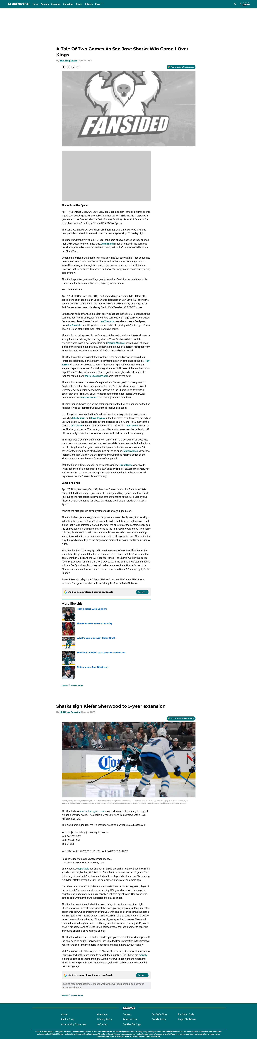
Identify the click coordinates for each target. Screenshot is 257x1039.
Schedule (56, 4)
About (64, 1014)
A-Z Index (102, 1024)
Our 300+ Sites (159, 1014)
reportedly (83, 868)
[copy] (78, 67)
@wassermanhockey (99, 858)
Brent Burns (126, 465)
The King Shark (68, 60)
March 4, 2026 (97, 862)
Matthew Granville (70, 712)
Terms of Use (130, 1019)
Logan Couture (89, 397)
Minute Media (47, 1031)
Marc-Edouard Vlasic (96, 375)
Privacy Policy (104, 1019)
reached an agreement (92, 811)
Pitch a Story (68, 1019)
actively (143, 955)
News (35, 4)
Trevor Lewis (131, 425)
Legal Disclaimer (187, 1019)
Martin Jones (130, 451)
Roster (79, 4)
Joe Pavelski (74, 325)
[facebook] (240, 4)
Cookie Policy (159, 1019)
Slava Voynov (97, 418)
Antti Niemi (107, 243)
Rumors (45, 4)
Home (65, 685)
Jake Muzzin (78, 418)
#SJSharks (72, 824)
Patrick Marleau (116, 343)
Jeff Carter (77, 425)
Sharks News (76, 685)
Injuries (89, 4)
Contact (127, 1014)
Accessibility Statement (73, 1024)
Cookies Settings (132, 1024)
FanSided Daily (186, 1014)
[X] (235, 4)
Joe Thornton (107, 321)
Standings (68, 4)
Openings (102, 1014)
